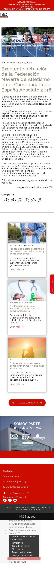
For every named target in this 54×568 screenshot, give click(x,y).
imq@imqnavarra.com (17, 487)
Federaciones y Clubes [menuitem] (20, 527)
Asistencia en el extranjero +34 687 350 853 (27, 9)
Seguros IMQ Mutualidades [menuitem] (22, 524)
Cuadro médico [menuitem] (17, 558)
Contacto (8, 471)
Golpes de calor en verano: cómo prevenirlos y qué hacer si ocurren (28, 365)
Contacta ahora (52, 284)
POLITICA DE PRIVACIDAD (14, 507)
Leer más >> (17, 269)
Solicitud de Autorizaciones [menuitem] (22, 530)
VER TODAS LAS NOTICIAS (27, 403)
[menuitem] (15, 533)
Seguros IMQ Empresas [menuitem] (20, 520)
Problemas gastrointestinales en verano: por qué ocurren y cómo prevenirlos (27, 251)
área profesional (27, 2)
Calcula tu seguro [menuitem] (17, 562)
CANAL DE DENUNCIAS (32, 509)
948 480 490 (27, 7)
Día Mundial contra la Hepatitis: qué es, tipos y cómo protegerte (24, 308)
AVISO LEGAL (32, 507)
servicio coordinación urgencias (27, 4)
